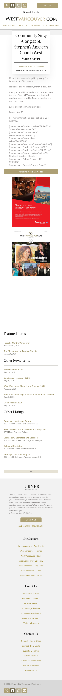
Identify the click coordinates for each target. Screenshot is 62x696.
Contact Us (31, 519)
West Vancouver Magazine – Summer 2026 (24, 386)
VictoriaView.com (31, 623)
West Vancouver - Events (31, 575)
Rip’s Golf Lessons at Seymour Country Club (25, 429)
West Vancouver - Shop (31, 570)
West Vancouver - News (31, 556)
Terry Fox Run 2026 (13, 369)
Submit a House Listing (31, 660)
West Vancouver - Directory (31, 561)
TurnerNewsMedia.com (31, 613)
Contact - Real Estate (31, 646)
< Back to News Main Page (31, 171)
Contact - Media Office (31, 641)
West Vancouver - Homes (31, 551)
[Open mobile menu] (31, 32)
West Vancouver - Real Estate (31, 546)
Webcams (54, 25)
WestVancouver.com (31, 593)
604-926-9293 (24, 526)
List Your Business (31, 665)
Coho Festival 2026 (13, 402)
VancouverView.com (31, 618)
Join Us (47, 5)
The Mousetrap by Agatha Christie (20, 351)
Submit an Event (31, 655)
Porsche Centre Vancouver (17, 343)
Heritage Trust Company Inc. (17, 454)
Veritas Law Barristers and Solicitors (21, 437)
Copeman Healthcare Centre (17, 421)
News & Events (39, 25)
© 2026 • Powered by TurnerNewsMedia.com (22, 684)
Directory (23, 25)
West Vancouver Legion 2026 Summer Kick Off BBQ (29, 394)
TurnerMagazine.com (31, 608)
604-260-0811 (37, 526)
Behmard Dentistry (13, 446)
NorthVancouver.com (31, 598)
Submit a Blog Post (31, 651)
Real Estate (9, 25)
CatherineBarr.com (31, 603)
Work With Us (31, 670)
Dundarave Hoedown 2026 (17, 378)
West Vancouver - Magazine (31, 565)
